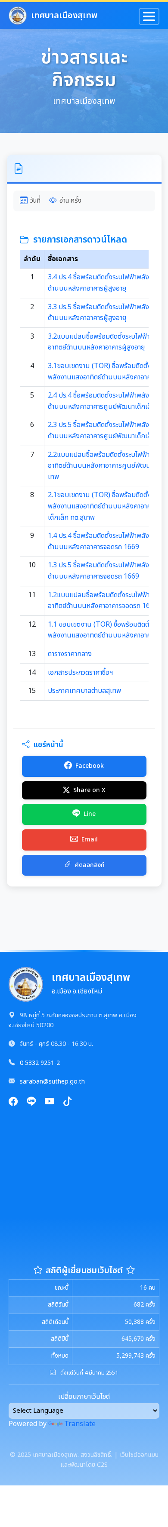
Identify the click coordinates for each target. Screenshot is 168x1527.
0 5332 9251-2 (40, 1063)
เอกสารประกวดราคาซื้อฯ (80, 672)
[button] (84, 169)
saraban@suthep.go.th (52, 1081)
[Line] (31, 1102)
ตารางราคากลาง (70, 654)
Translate (80, 1424)
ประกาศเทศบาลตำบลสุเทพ (84, 691)
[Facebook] (13, 1102)
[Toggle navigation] (149, 16)
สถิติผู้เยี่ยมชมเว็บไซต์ (84, 1270)
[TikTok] (67, 1102)
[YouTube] (49, 1102)
